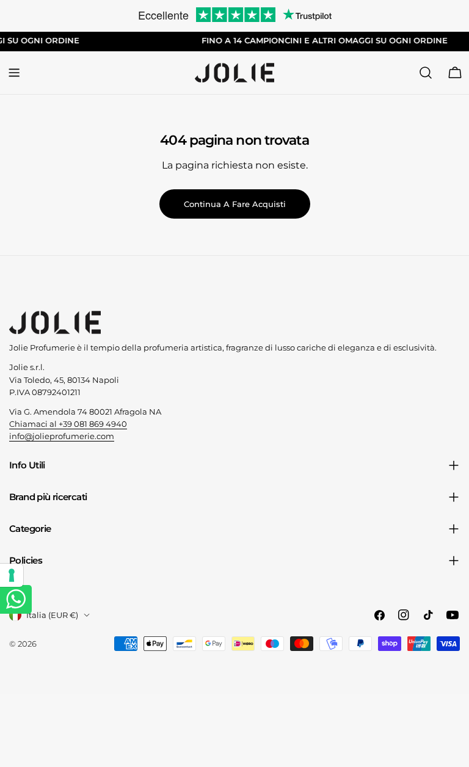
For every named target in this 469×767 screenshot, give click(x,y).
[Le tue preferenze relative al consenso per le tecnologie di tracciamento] (11, 575)
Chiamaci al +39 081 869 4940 (68, 424)
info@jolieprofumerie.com (61, 436)
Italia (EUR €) (52, 615)
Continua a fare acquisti (235, 204)
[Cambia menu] (14, 72)
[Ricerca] (425, 72)
